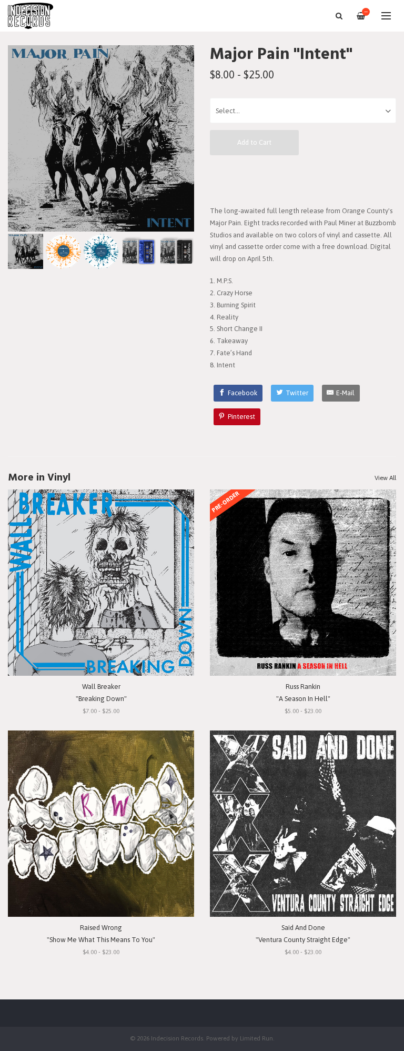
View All (385, 478)
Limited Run (256, 1038)
